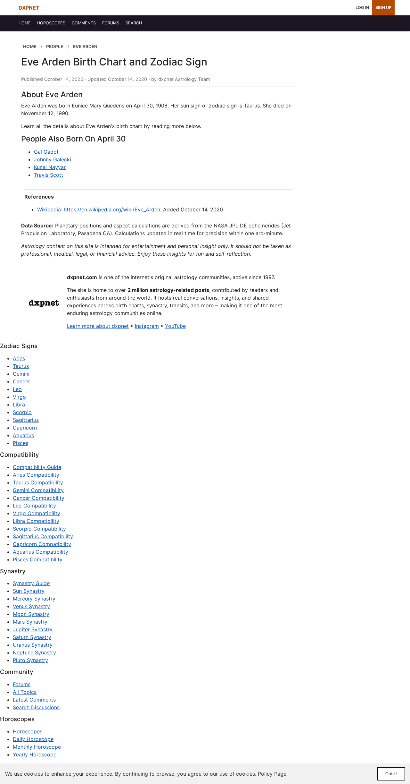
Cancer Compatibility (38, 498)
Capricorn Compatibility (42, 544)
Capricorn (25, 427)
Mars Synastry (30, 621)
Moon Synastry (31, 614)
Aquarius (23, 435)
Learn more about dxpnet (98, 326)
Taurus (21, 366)
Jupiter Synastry (33, 629)
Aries (19, 358)
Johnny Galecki (52, 159)
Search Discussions (36, 707)
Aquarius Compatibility (40, 552)
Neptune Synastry (34, 652)
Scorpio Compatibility (39, 528)
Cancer (21, 381)
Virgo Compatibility (36, 513)
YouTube (175, 326)
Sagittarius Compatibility (43, 536)
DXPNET (29, 7)
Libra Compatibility (36, 521)
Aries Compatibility (36, 475)
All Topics (25, 692)
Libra (19, 404)
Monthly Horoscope (37, 747)
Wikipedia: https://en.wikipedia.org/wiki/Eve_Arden (98, 209)
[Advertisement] (345, 135)
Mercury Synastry (34, 598)
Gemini (21, 374)
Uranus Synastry (33, 645)
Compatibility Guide (37, 467)
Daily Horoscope (33, 739)
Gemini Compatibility (38, 490)
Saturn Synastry (32, 637)
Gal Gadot (46, 152)
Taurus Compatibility (38, 482)
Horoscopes (27, 731)
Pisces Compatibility (37, 559)
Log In (362, 7)
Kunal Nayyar (50, 167)
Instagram (147, 326)
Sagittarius (26, 420)
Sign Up (383, 7)
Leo (17, 389)
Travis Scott (48, 175)
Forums (21, 684)
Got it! (391, 773)
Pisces (20, 443)
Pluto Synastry (30, 660)
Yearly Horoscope (34, 754)
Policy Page (272, 774)
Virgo (19, 397)
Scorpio (22, 412)
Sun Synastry (29, 591)
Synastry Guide (31, 583)
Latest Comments (34, 699)
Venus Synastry (31, 606)
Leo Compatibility (34, 505)
